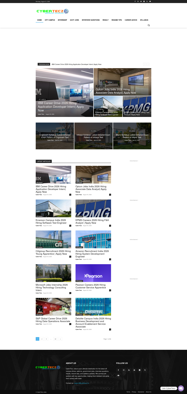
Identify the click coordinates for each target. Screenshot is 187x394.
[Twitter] (147, 1)
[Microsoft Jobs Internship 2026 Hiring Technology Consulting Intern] (53, 273)
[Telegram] (144, 1)
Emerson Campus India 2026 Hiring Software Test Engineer (51, 221)
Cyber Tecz (39, 194)
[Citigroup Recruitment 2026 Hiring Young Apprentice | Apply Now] (53, 239)
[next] (148, 64)
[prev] (144, 64)
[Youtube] (150, 1)
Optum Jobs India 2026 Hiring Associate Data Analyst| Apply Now (91, 189)
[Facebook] (135, 1)
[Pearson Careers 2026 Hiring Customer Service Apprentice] (93, 273)
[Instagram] (138, 1)
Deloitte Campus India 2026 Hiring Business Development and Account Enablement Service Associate (93, 322)
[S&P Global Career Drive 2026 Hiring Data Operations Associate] (53, 307)
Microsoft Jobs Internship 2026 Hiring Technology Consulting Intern (52, 287)
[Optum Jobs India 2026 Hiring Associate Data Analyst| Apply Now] (122, 82)
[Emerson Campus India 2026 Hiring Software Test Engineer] (108, 106)
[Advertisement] (109, 11)
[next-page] (60, 339)
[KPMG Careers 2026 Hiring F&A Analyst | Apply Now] (137, 106)
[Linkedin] (129, 370)
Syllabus (55, 131)
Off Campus (42, 99)
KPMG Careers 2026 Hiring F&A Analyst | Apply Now (92, 221)
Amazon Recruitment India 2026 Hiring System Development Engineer (92, 253)
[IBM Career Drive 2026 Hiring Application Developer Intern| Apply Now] (64, 92)
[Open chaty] (181, 388)
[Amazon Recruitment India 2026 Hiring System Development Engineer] (93, 239)
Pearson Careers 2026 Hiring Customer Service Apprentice (91, 286)
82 (55, 339)
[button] (148, 25)
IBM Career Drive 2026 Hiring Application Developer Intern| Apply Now (76, 64)
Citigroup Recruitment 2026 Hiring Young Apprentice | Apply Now (53, 252)
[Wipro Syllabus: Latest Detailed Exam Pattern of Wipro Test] (132, 136)
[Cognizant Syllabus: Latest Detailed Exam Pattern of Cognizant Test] (55, 136)
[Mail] (141, 1)
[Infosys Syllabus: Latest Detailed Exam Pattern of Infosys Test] (93, 136)
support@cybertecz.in (81, 383)
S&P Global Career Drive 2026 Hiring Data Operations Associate (53, 320)
